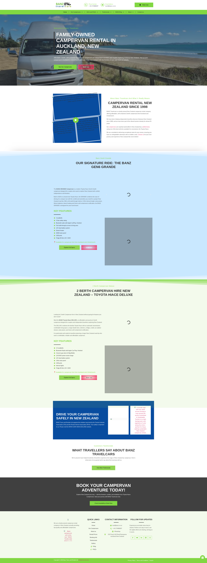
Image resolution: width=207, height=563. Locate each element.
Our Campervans (76, 12)
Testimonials (105, 12)
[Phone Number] (86, 5)
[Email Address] (102, 5)
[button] (106, 194)
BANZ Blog (118, 12)
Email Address (109, 4)
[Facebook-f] (133, 538)
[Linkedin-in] (141, 538)
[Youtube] (137, 538)
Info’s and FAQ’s (91, 12)
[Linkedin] (146, 538)
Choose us (141, 134)
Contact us (141, 12)
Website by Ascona (84, 560)
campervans (112, 127)
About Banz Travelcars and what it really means (130, 98)
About (129, 12)
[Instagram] (150, 538)
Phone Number (93, 4)
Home (65, 12)
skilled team (146, 127)
